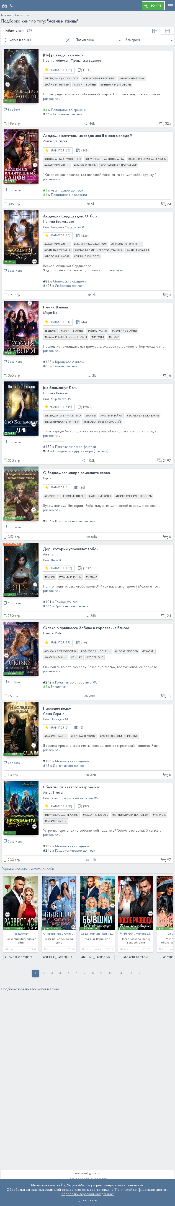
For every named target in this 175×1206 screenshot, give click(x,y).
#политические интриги (61, 422)
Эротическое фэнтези (71, 606)
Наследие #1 (59, 719)
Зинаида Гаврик (55, 141)
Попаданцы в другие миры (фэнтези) (80, 451)
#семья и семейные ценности (65, 337)
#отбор (113, 337)
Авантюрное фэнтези (67, 190)
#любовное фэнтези (126, 244)
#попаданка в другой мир (119, 165)
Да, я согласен (87, 1200)
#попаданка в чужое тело (62, 159)
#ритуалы (97, 337)
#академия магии (56, 165)
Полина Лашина (55, 393)
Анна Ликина (53, 793)
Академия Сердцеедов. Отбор (70, 216)
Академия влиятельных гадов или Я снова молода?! (87, 136)
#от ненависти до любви (130, 815)
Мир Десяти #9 (61, 399)
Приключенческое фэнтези (75, 447)
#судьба (91, 577)
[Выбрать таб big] (167, 31)
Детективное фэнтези (69, 766)
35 (130, 973)
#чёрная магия (98, 331)
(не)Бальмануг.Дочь (60, 388)
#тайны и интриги (56, 84)
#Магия (90, 415)
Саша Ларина (53, 714)
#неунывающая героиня (61, 815)
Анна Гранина (52, 933)
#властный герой (136, 957)
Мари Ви (50, 313)
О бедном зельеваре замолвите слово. (77, 473)
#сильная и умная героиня (147, 159)
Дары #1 (57, 560)
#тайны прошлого (87, 256)
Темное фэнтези (65, 366)
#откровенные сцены (96, 651)
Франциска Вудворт (85, 61)
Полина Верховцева (58, 222)
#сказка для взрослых (60, 651)
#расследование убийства (118, 736)
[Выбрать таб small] (154, 31)
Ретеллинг (58, 687)
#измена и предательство (21, 957)
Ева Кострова (111, 933)
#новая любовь (126, 651)
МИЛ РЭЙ (126, 933)
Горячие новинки (28, 869)
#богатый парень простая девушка (98, 250)
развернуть (51, 99)
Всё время (133, 40)
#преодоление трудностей (102, 422)
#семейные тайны (124, 331)
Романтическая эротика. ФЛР (77, 682)
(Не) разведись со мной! (64, 55)
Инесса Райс (52, 633)
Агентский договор (87, 1173)
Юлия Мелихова (75, 933)
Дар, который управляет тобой (70, 549)
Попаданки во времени (68, 110)
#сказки (148, 651)
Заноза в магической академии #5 (74, 798)
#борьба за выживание (143, 415)
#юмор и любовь (95, 815)
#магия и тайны (85, 84)
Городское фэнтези (70, 362)
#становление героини (98, 78)
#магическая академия (90, 244)
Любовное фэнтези (67, 114)
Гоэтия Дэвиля (55, 307)
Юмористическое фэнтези (75, 521)
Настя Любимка (55, 61)
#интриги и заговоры (115, 84)
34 (120, 973)
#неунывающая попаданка (104, 159)
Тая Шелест (20, 933)
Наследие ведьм (57, 709)
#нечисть (159, 815)
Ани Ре (48, 554)
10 (110, 973)
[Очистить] (67, 40)
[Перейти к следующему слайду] (166, 915)
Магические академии (70, 281)
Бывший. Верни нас (97, 939)
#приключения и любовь (134, 496)
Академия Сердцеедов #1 (68, 227)
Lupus (47, 478)
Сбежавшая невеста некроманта (71, 787)
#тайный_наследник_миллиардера (59, 957)
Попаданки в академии (69, 195)
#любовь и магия (56, 256)
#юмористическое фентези (64, 496)
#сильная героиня (57, 250)
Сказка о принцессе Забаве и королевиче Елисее (86, 628)
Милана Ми (144, 933)
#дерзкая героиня (83, 736)
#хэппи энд (95, 657)
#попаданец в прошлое (61, 78)
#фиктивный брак (132, 78)
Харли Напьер (90, 933)
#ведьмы (50, 331)
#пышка (76, 657)
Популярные (84, 40)
